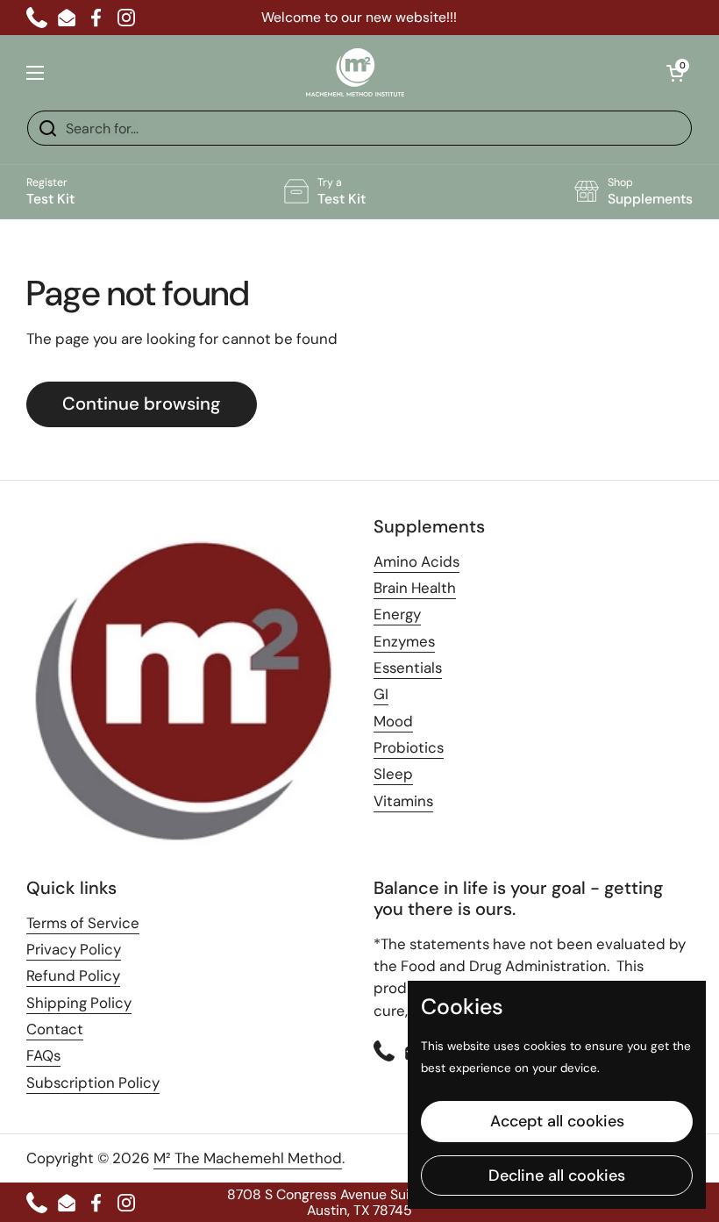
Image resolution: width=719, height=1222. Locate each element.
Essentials (408, 667)
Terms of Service (82, 923)
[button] (675, 72)
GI (381, 694)
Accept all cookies (557, 1121)
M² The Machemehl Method (247, 1158)
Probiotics (409, 747)
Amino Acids (416, 561)
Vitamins (403, 801)
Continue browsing (141, 403)
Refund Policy (73, 975)
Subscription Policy (93, 1082)
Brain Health (415, 587)
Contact (54, 1029)
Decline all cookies (556, 1175)
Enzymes (404, 641)
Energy (397, 614)
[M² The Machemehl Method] (355, 72)
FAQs (43, 1055)
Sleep (393, 773)
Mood (393, 721)
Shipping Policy (79, 1002)
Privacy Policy (73, 949)
